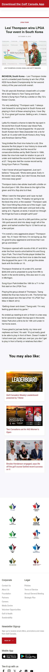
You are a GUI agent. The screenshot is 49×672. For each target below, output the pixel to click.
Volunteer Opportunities (11, 609)
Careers (5, 601)
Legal (27, 579)
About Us (5, 589)
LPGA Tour (24, 22)
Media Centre (7, 605)
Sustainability (7, 617)
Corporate (7, 579)
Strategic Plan (30, 597)
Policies (27, 585)
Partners (5, 597)
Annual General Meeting (34, 593)
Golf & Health (7, 613)
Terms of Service (31, 589)
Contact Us (6, 585)
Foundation (6, 593)
